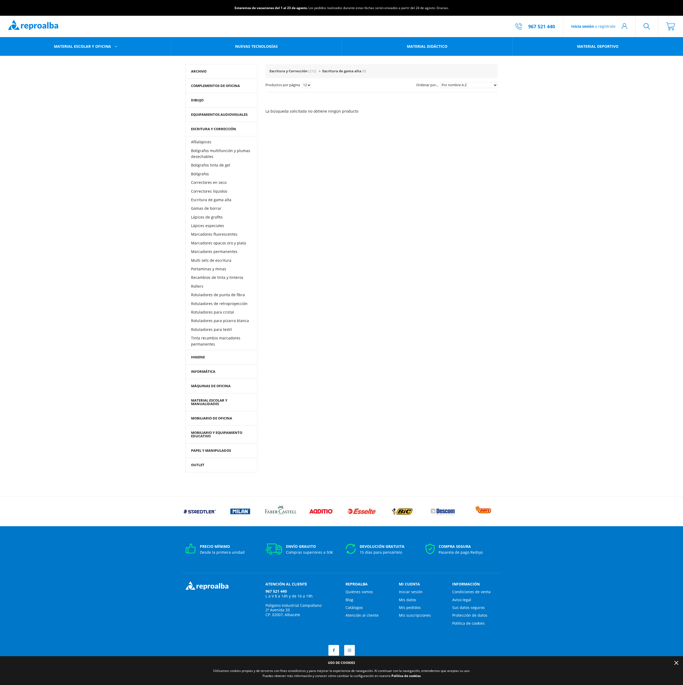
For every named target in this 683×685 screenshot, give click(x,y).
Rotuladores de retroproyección (219, 303)
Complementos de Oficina (215, 85)
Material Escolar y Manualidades (209, 402)
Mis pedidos (410, 607)
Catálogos (354, 607)
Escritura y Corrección (213, 128)
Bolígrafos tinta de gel (210, 165)
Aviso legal (461, 599)
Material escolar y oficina (83, 46)
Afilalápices (201, 141)
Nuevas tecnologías (256, 46)
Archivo (199, 71)
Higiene (198, 357)
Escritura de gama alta (211, 199)
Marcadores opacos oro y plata (218, 243)
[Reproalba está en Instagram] (349, 650)
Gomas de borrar (206, 208)
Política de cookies (468, 623)
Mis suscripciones (415, 615)
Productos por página (283, 84)
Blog (349, 599)
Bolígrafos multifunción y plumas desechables (220, 153)
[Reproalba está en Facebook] (333, 650)
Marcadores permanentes (214, 251)
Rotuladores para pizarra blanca (220, 320)
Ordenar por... (427, 84)
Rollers (197, 286)
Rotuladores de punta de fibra (218, 294)
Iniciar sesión (411, 591)
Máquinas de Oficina (211, 385)
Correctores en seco (209, 182)
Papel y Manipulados (211, 450)
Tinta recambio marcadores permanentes (215, 340)
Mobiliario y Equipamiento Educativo (216, 434)
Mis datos (407, 599)
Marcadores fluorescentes (214, 234)
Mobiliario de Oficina (211, 418)
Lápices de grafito (207, 217)
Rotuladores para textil (211, 329)
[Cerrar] (676, 663)
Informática (203, 371)
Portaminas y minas (208, 268)
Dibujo (197, 100)
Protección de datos (469, 615)
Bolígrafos (200, 173)
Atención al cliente (362, 615)
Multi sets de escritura (211, 260)
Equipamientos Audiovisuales (219, 114)
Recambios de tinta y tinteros (217, 277)
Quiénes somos (359, 591)
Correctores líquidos (209, 191)
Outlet (197, 464)
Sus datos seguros (468, 607)
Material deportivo (597, 46)
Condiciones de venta (471, 591)
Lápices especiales (207, 225)
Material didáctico (427, 46)
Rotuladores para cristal (212, 312)
